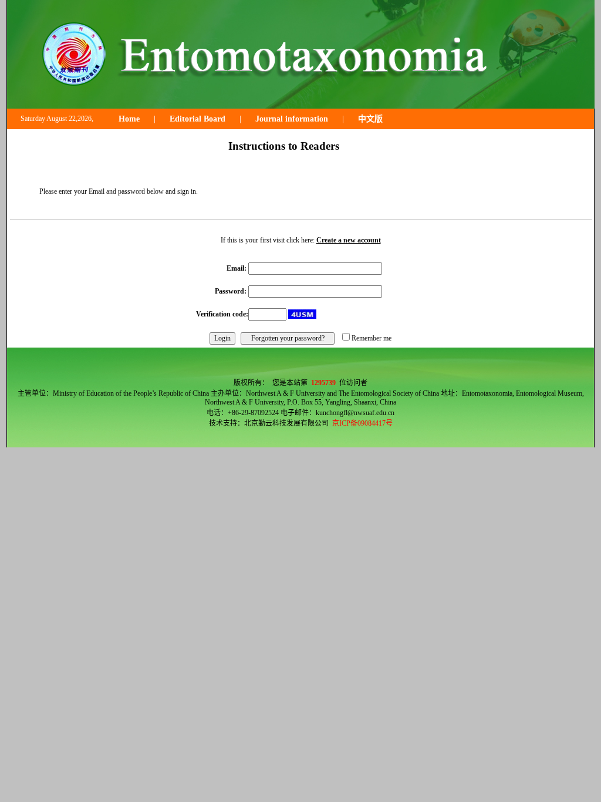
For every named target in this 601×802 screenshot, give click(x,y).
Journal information (291, 118)
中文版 (370, 118)
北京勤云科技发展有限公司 (286, 423)
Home (129, 118)
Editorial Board (197, 118)
